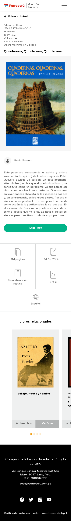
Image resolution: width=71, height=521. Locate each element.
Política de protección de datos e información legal (35, 513)
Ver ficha (47, 423)
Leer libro (35, 228)
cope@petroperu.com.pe (35, 483)
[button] (31, 434)
